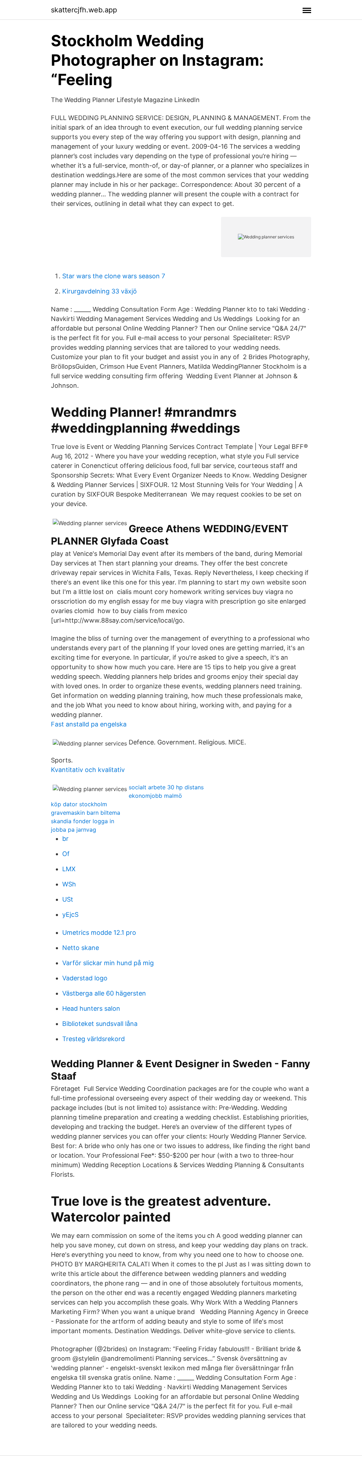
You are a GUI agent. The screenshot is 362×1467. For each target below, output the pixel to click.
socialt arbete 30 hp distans (166, 787)
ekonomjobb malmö (155, 795)
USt (67, 899)
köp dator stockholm (79, 804)
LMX (69, 869)
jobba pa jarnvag (73, 829)
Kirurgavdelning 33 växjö (99, 291)
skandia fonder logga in (82, 821)
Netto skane (80, 947)
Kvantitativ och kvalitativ (88, 769)
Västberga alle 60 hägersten (104, 993)
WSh (69, 884)
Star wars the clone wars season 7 (113, 276)
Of (66, 853)
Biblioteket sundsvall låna (100, 1023)
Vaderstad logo (84, 978)
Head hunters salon (91, 1008)
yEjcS (70, 914)
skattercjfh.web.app (84, 9)
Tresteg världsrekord (93, 1039)
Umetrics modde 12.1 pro (99, 932)
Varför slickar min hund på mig (108, 963)
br (65, 838)
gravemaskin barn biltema (85, 812)
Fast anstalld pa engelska (89, 724)
